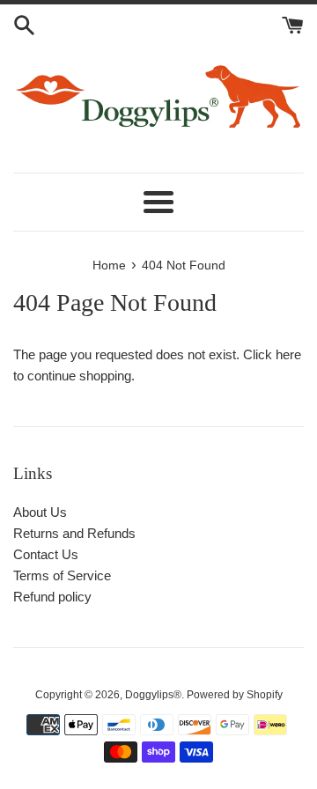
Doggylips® (153, 695)
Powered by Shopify (235, 695)
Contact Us (45, 554)
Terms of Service (62, 575)
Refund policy (52, 596)
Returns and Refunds (74, 533)
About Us (40, 512)
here (288, 354)
